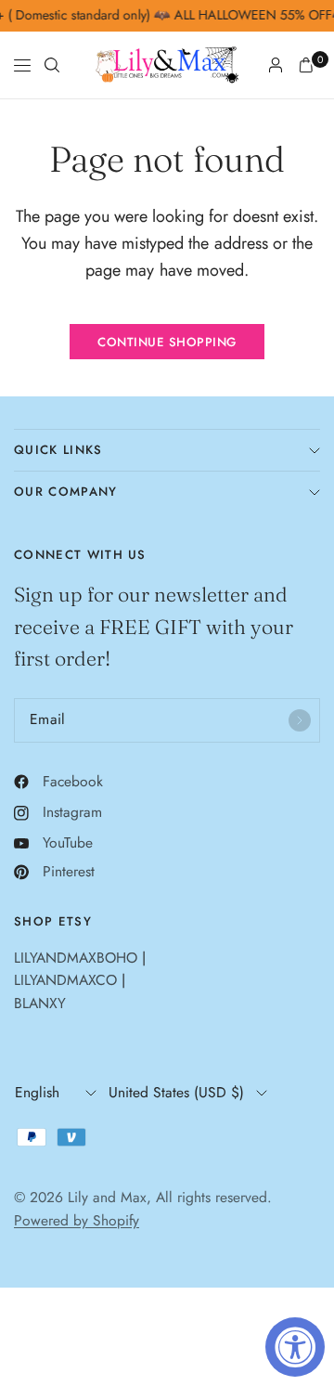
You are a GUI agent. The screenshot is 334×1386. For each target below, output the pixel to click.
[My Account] (275, 65)
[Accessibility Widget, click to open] (295, 1347)
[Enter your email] (300, 720)
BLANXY (40, 1003)
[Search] (52, 65)
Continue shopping (167, 342)
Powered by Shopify (76, 1220)
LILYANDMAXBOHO (75, 957)
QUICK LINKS (58, 450)
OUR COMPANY (66, 491)
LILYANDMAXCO (65, 980)
